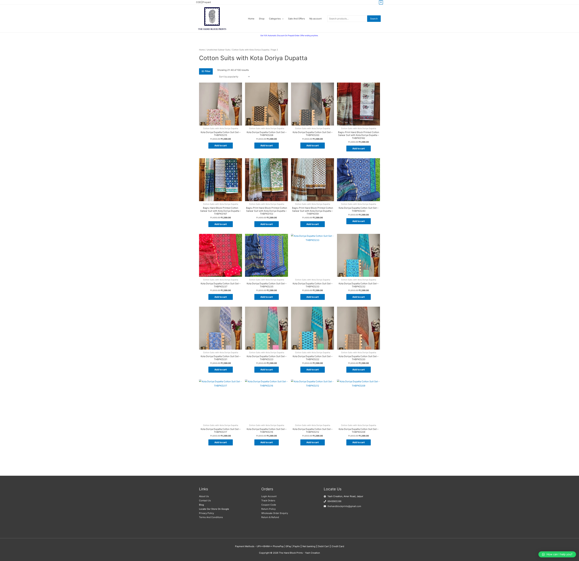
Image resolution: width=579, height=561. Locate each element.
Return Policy (268, 509)
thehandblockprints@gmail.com (344, 506)
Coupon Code (268, 504)
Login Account (269, 496)
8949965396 (334, 501)
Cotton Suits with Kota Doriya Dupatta (250, 50)
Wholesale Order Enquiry (274, 513)
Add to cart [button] (220, 145)
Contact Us (205, 500)
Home (202, 50)
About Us (204, 496)
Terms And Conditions (211, 517)
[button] (557, 554)
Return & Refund (270, 517)
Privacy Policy (206, 513)
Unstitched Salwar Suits (218, 50)
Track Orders (268, 500)
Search (374, 18)
